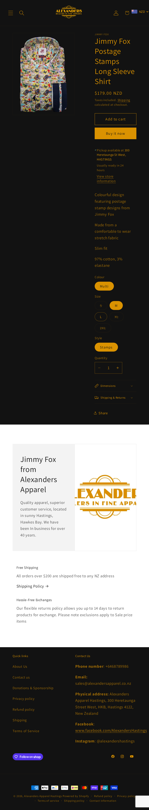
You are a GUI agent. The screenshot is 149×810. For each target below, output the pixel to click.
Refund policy (24, 709)
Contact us (21, 677)
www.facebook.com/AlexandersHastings (111, 730)
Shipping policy (74, 800)
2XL (105, 328)
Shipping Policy (30, 586)
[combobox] (140, 12)
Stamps (106, 347)
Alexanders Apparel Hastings (43, 796)
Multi (104, 286)
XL (119, 317)
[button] (10, 12)
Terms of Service (26, 730)
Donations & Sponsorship (33, 688)
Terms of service (48, 800)
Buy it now (115, 133)
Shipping (124, 100)
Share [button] (103, 413)
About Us (20, 666)
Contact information (103, 800)
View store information (106, 178)
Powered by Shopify (76, 796)
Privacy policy (24, 698)
